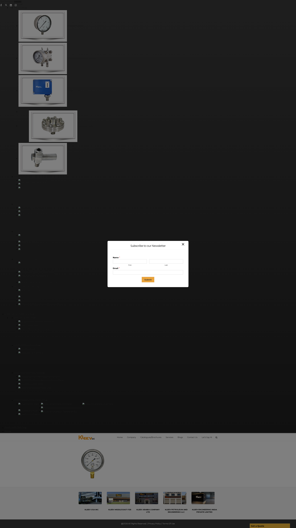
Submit (148, 280)
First (129, 265)
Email (116, 268)
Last (166, 265)
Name (116, 257)
